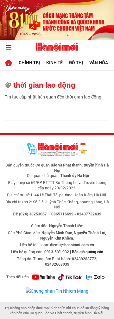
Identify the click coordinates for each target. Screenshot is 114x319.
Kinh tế (54, 62)
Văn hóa (98, 62)
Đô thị (76, 62)
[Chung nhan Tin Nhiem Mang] (57, 290)
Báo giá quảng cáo (87, 251)
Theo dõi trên (17, 276)
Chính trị (29, 62)
